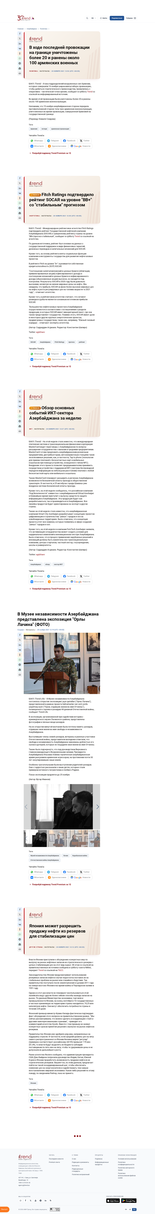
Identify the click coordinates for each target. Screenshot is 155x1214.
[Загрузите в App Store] (113, 1200)
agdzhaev (40, 332)
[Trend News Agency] (24, 1157)
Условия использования (127, 1159)
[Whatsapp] (20, 1201)
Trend (89, 91)
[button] (20, 34)
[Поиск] (87, 18)
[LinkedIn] (45, 1201)
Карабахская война (79, 856)
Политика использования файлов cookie (127, 1175)
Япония (33, 1083)
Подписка (98, 1159)
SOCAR (33, 342)
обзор (47, 564)
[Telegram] (40, 1201)
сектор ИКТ (58, 564)
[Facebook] (25, 1201)
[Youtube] (35, 1201)
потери (44, 129)
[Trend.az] (25, 18)
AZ (130, 1209)
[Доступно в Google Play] (129, 1200)
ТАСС (60, 970)
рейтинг (82, 342)
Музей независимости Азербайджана (45, 856)
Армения (34, 129)
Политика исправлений (80, 1174)
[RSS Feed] (50, 1201)
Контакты (75, 1166)
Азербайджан (45, 342)
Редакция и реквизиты (80, 1162)
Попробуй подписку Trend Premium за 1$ (51, 153)
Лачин (65, 856)
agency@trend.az (24, 1185)
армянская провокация (60, 129)
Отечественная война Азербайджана (45, 860)
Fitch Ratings (59, 342)
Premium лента (54, 1162)
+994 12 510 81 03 (24, 1183)
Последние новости (56, 1159)
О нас (74, 1159)
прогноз (72, 342)
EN (126, 1209)
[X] (30, 1201)
